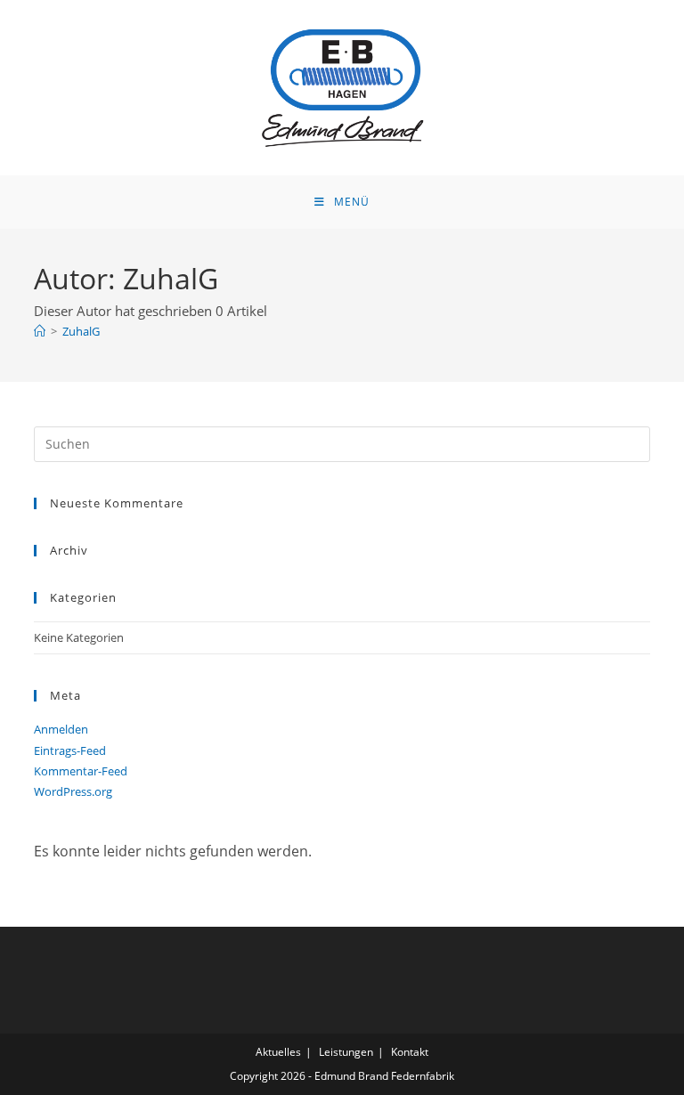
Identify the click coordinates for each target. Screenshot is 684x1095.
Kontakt (409, 1051)
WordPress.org (73, 791)
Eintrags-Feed (70, 750)
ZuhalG (81, 331)
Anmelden (61, 729)
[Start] (39, 331)
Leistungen (346, 1051)
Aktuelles (278, 1051)
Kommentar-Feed (80, 771)
